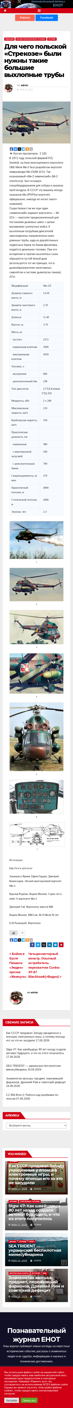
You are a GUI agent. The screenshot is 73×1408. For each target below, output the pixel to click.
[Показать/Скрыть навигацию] (39, 10)
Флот (31, 1242)
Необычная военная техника (30, 39)
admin (24, 85)
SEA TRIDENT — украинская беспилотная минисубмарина (34, 1250)
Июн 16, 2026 (19, 1260)
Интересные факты (19, 1273)
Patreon (25, 17)
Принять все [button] (29, 1400)
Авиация (9, 39)
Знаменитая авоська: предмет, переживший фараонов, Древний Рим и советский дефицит (36, 1284)
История (36, 1273)
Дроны (13, 1242)
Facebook (46, 17)
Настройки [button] (11, 1400)
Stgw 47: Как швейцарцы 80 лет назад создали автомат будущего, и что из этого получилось (34, 1212)
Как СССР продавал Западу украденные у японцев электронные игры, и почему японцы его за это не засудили (35, 1037)
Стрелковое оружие (30, 1201)
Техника (13, 1161)
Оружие (52, 39)
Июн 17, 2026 (19, 1189)
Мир (45, 1273)
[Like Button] (13, 932)
